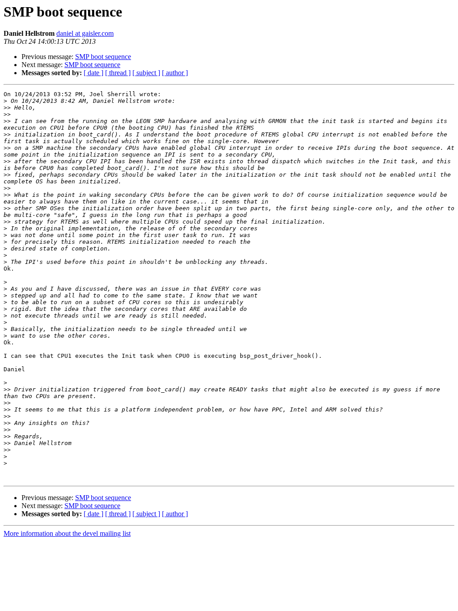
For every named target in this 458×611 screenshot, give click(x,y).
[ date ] (93, 72)
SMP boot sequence (103, 56)
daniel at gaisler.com (85, 33)
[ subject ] (146, 72)
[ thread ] (118, 72)
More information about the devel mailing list (67, 533)
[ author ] (175, 72)
